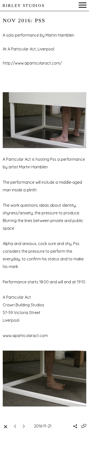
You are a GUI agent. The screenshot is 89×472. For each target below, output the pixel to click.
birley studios (23, 5)
